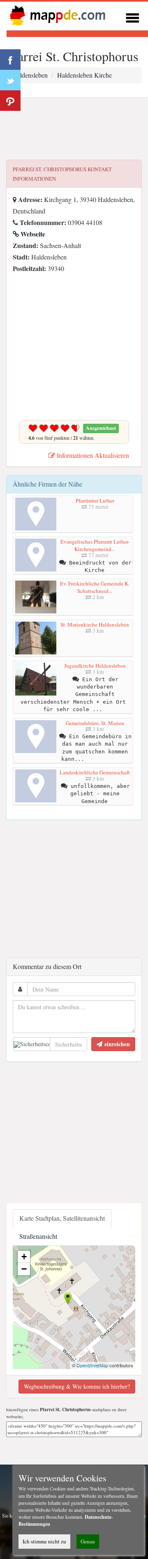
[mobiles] (132, 17)
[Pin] (10, 100)
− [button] (24, 1269)
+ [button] (24, 1256)
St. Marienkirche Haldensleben (94, 624)
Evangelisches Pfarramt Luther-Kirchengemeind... (95, 545)
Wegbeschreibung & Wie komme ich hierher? (77, 1386)
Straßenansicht (38, 1236)
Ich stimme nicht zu (44, 1541)
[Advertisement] (74, 129)
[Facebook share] (10, 59)
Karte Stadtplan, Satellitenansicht (62, 1218)
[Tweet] (10, 80)
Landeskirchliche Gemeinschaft (95, 772)
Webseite (32, 234)
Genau (88, 1541)
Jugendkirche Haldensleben (95, 665)
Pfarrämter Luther (95, 500)
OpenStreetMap (92, 1365)
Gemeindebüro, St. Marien (95, 723)
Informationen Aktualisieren (92, 455)
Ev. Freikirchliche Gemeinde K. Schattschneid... (95, 587)
